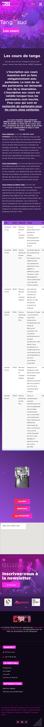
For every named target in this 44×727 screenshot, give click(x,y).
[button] (40, 4)
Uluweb (3, 714)
